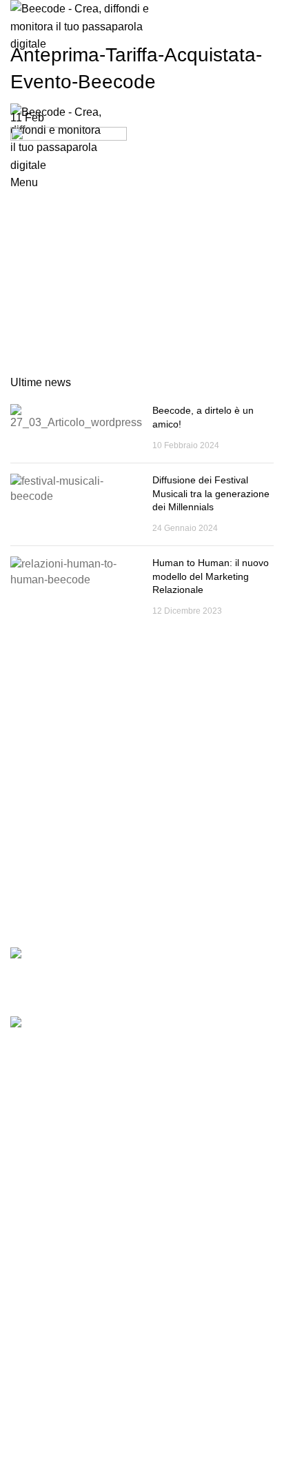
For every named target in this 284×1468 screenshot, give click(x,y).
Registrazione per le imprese (73, 1134)
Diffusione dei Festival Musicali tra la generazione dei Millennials (211, 493)
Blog (20, 1340)
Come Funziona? (47, 1292)
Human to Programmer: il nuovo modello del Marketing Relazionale (210, 576)
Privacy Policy (40, 1364)
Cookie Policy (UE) (51, 1205)
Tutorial (26, 1157)
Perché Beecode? (49, 1269)
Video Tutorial (40, 1181)
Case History (38, 1317)
